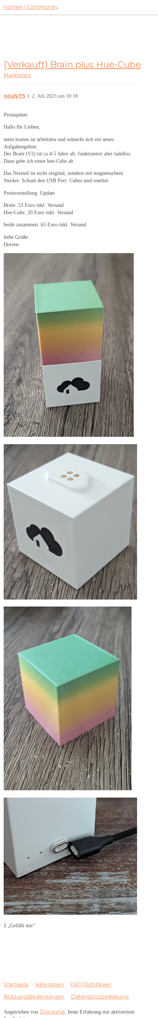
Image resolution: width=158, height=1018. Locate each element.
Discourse (52, 1011)
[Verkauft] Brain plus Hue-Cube (72, 64)
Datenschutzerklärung (100, 996)
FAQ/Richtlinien (91, 984)
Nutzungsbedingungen (34, 996)
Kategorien (49, 984)
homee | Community (31, 7)
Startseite (16, 984)
